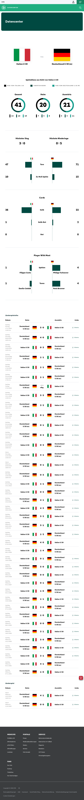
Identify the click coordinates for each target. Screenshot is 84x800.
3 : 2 (42, 516)
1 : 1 (42, 357)
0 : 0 (42, 575)
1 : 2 (42, 534)
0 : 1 (42, 415)
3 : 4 (42, 648)
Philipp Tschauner (60, 273)
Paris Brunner (59, 288)
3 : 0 (42, 640)
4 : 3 (42, 508)
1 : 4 (42, 551)
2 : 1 (42, 455)
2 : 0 (42, 607)
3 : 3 (42, 395)
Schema (76, 327)
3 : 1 (42, 525)
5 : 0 (42, 328)
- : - (42, 386)
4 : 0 (42, 338)
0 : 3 (42, 347)
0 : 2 (42, 435)
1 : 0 (42, 591)
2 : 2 (42, 405)
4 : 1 (42, 500)
